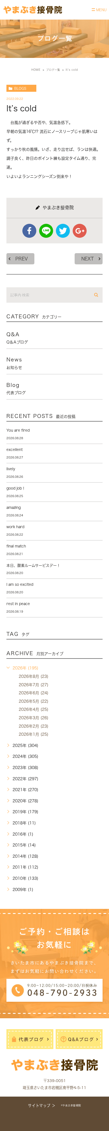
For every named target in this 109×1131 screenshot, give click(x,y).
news (14, 363)
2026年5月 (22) (33, 701)
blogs (20, 88)
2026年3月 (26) (33, 718)
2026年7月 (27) (33, 685)
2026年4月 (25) (33, 709)
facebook (29, 231)
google (80, 231)
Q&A (17, 338)
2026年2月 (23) (33, 726)
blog (16, 388)
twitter (63, 231)
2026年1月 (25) (33, 734)
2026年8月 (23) (33, 676)
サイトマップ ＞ (41, 1106)
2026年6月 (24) (33, 693)
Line (46, 231)
